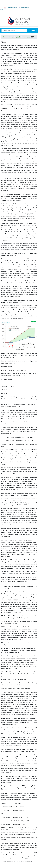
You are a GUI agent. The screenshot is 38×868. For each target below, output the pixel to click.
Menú (31, 30)
